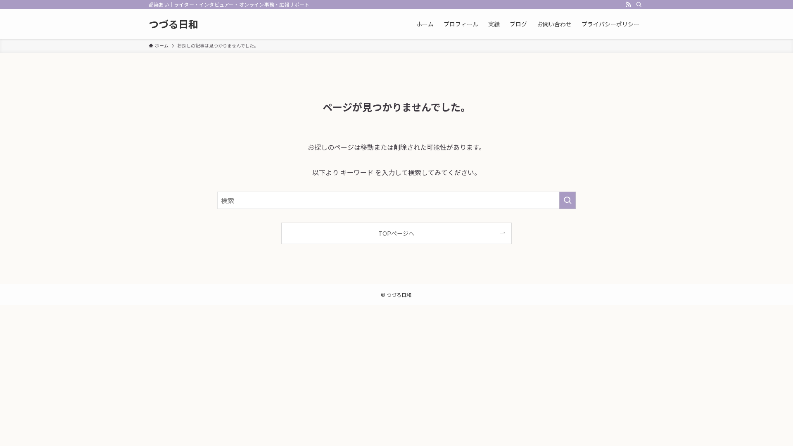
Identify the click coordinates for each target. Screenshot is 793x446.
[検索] (639, 4)
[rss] (628, 4)
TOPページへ (396, 233)
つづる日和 (173, 24)
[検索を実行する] (567, 200)
